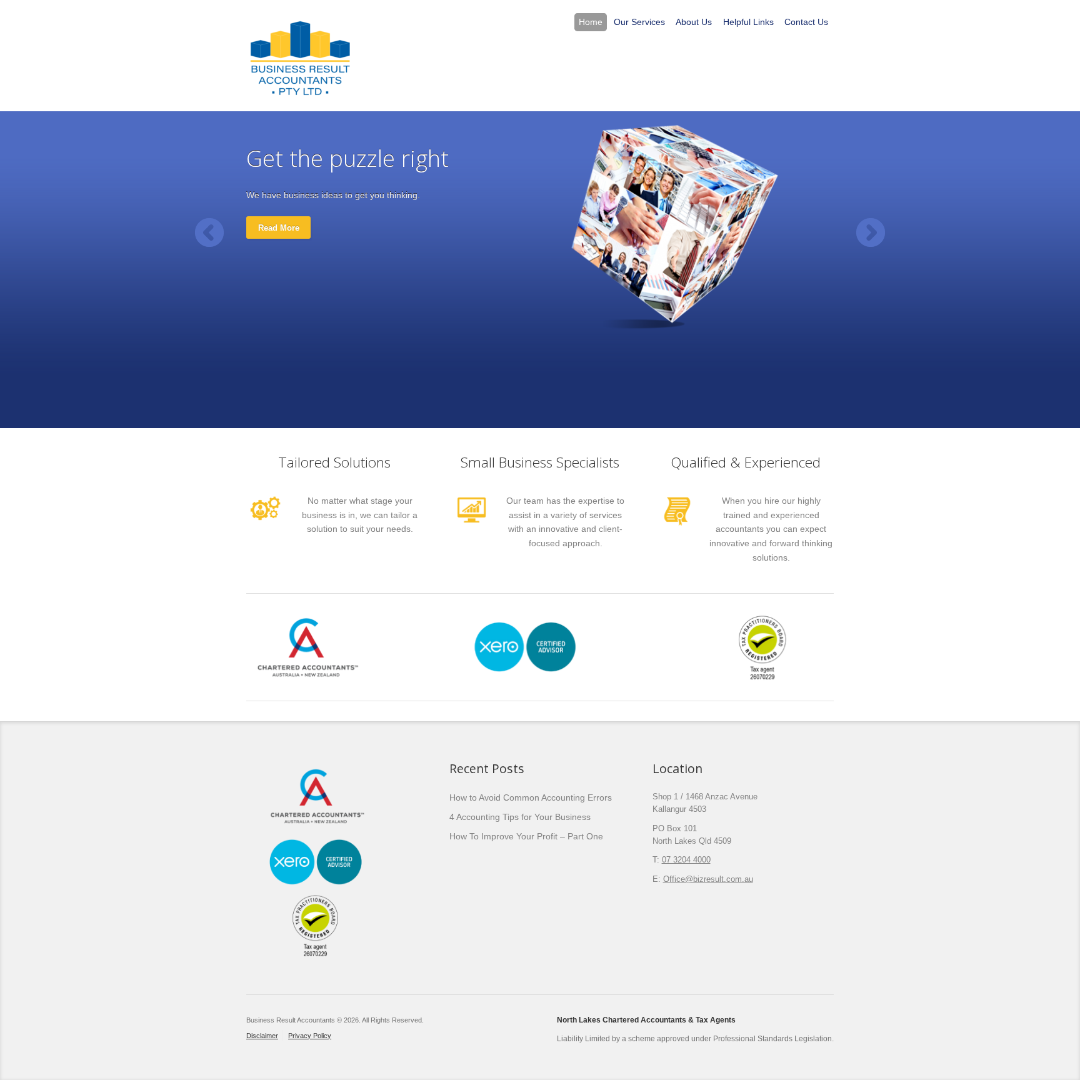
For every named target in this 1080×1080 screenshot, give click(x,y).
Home (590, 22)
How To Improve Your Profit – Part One (526, 836)
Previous (209, 232)
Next (870, 232)
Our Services (639, 22)
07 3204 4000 (686, 860)
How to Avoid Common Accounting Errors (530, 797)
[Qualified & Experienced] (677, 528)
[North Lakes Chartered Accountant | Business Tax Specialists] (300, 55)
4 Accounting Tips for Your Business (520, 817)
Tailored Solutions (334, 462)
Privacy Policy (309, 1035)
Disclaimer (262, 1035)
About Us (694, 22)
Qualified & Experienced (746, 462)
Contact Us (806, 22)
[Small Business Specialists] (471, 525)
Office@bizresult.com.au (708, 879)
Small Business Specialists (540, 462)
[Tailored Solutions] (265, 522)
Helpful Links (748, 22)
